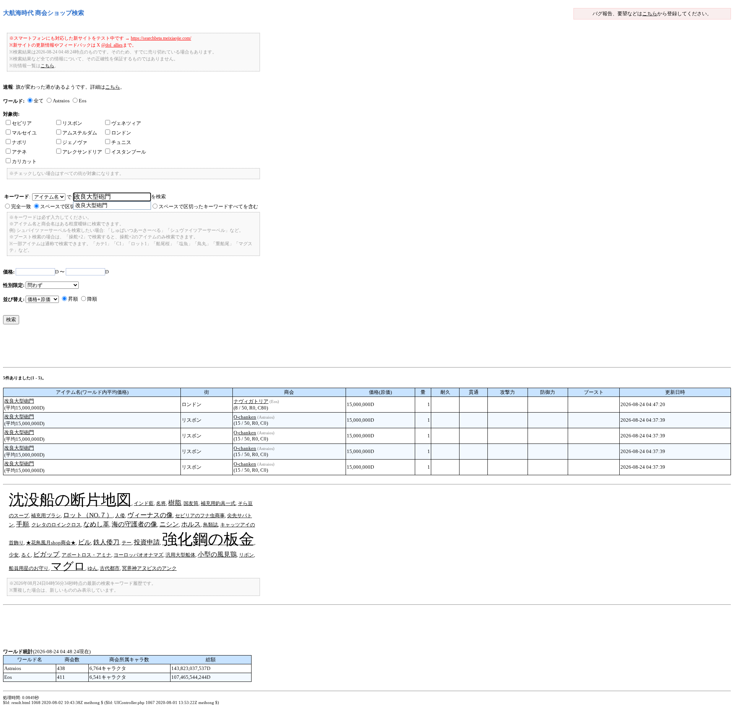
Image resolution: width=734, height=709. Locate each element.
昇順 (73, 299)
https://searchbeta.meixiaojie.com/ (161, 38)
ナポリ (19, 142)
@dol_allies (112, 45)
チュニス (121, 142)
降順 (92, 299)
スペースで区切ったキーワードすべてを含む (208, 206)
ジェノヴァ (74, 142)
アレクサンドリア (82, 152)
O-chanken (245, 417)
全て (39, 101)
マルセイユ (24, 133)
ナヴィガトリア (251, 401)
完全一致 (21, 206)
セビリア (22, 123)
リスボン (72, 123)
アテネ (19, 152)
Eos (82, 101)
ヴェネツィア (126, 123)
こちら (649, 13)
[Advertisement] (142, 347)
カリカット (24, 161)
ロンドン (121, 133)
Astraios (61, 101)
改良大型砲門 (19, 401)
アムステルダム (79, 133)
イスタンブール (128, 152)
